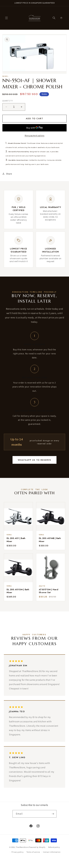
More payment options (34, 135)
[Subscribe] (52, 814)
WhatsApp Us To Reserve (34, 460)
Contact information (51, 852)
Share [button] (9, 173)
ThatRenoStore (22, 847)
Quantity (7, 101)
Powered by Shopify (37, 847)
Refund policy (54, 847)
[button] (6, 18)
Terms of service (33, 852)
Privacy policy (17, 852)
